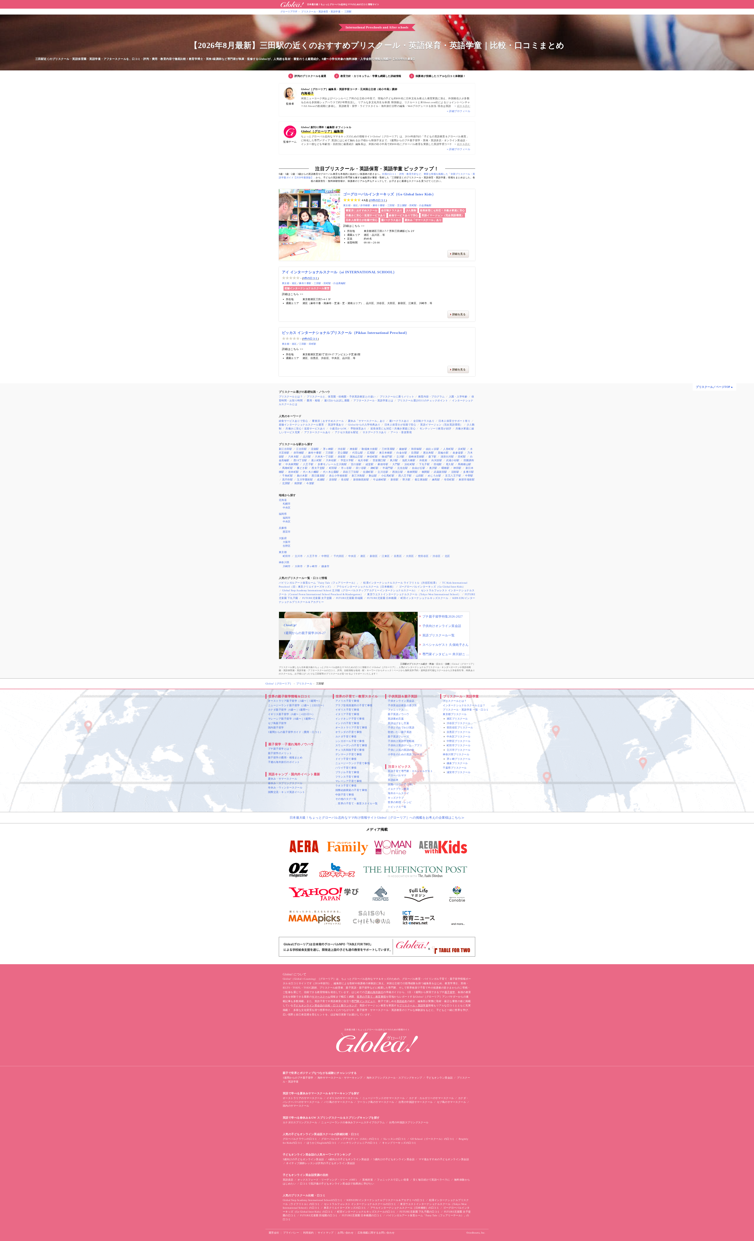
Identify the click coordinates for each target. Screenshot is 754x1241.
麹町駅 (374, 468)
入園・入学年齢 (458, 396)
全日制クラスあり (391, 210)
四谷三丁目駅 (351, 471)
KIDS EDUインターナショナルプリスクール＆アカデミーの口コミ (386, 1200)
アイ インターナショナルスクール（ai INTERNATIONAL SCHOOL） (339, 272)
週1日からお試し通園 (337, 400)
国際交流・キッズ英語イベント (286, 792)
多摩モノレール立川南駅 (332, 464)
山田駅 (420, 475)
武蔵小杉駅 (452, 460)
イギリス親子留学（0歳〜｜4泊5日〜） (291, 714)
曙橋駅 (445, 468)
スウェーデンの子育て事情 (351, 745)
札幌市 (287, 503)
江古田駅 (301, 448)
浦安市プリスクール (458, 772)
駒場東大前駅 (370, 448)
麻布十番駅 (379, 205)
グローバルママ (397, 775)
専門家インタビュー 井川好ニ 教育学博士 (445, 654)
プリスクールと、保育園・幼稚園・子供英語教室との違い (341, 396)
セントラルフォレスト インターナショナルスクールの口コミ (360, 1204)
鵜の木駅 (302, 475)
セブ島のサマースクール (451, 1102)
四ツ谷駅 (361, 468)
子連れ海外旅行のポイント (284, 762)
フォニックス (396, 709)
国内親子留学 (276, 727)
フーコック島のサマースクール (375, 1102)
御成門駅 (387, 456)
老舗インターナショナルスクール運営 (307, 288)
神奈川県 (284, 562)
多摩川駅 (468, 471)
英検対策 (367, 1179)
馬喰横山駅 (464, 464)
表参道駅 (458, 452)
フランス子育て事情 (347, 776)
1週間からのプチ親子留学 (298, 1077)
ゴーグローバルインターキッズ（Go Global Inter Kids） (389, 194)
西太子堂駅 (318, 468)
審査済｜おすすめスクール (362, 210)
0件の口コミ (310, 278)
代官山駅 (357, 452)
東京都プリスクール (455, 714)
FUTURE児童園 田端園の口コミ (319, 1215)
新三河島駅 (358, 475)
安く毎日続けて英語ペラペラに (431, 1179)
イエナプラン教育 (398, 788)
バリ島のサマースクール (338, 1102)
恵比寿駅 (428, 452)
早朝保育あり (358, 428)
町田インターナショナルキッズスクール (424, 598)
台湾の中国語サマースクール (415, 1102)
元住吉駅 (402, 468)
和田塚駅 (416, 448)
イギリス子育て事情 (347, 709)
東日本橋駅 (385, 452)
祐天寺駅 (363, 460)
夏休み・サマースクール (282, 778)
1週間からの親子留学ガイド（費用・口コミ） (295, 732)
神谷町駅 (372, 456)
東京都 (346, 205)
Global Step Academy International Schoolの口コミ (312, 1200)
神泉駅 (354, 448)
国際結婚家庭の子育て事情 (351, 790)
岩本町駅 (293, 471)
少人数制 (411, 210)
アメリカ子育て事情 (347, 700)
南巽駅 (298, 483)
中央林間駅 (292, 464)
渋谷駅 (342, 448)
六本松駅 (331, 460)
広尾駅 (371, 452)
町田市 (287, 556)
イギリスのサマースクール (342, 1098)
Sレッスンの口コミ (394, 1138)
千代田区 (339, 556)
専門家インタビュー (363, 1001)
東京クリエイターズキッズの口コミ (345, 1207)
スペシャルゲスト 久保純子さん (445, 644)
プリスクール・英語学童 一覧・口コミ (466, 709)
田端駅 (438, 464)
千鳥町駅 (287, 475)
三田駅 (348, 11)
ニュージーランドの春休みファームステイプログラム (353, 1122)
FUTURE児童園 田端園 (349, 598)
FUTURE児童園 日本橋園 (382, 598)
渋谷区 (436, 556)
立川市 (299, 556)
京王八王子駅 (453, 475)
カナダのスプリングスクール (300, 1122)
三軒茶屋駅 (388, 448)
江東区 (386, 556)
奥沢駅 (433, 468)
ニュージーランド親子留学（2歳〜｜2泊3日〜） (296, 705)
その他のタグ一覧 (346, 798)
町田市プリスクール (458, 745)
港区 (355, 205)
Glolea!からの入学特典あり (364, 424)
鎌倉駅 (403, 448)
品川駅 (307, 456)
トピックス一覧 (397, 806)
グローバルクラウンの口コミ (300, 1138)
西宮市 (287, 531)
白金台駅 (401, 452)
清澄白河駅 (447, 456)
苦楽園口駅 (379, 460)
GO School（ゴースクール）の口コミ (432, 1138)
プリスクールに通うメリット (397, 396)
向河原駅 (436, 460)
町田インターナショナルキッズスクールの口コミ (366, 1211)
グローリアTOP (288, 11)
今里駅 (310, 483)
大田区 (410, 556)
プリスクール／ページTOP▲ (714, 386)
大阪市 (287, 541)
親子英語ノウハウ (398, 714)
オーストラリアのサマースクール (302, 1098)
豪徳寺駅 (383, 464)
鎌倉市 (325, 566)
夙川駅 (394, 460)
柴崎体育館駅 (417, 456)
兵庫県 (283, 528)
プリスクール (304, 683)
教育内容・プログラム (431, 396)
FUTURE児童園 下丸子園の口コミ (420, 1211)
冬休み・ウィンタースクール (285, 787)
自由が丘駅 (418, 468)
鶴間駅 (426, 471)
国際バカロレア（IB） (401, 784)
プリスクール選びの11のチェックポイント (422, 400)
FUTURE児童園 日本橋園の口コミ (362, 1215)
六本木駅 (293, 456)
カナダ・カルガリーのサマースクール (431, 1098)
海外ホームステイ (398, 793)
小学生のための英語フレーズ (405, 754)
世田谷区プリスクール (460, 727)
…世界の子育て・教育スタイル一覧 (356, 803)
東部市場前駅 (467, 479)
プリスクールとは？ (291, 396)
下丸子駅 (424, 464)
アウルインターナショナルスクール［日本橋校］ (366, 586)
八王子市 (312, 556)
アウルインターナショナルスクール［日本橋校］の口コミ (404, 1207)
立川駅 (400, 456)
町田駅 (333, 468)
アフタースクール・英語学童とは (373, 400)
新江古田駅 (285, 448)
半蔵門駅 (387, 468)
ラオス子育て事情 (346, 785)
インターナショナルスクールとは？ (464, 705)
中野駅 (469, 475)
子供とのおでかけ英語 (401, 727)
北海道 (283, 499)
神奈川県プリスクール (456, 754)
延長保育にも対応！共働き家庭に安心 (442, 210)
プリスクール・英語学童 (413, 1005)
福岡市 (287, 517)
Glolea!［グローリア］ (279, 683)
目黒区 (398, 556)
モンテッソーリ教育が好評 (435, 428)
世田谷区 (423, 556)
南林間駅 (412, 471)
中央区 (287, 507)
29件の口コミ (378, 200)
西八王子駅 (405, 475)
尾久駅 (450, 464)
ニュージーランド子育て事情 (352, 763)
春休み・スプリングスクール (285, 783)
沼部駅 (455, 471)
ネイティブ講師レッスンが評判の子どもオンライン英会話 (320, 1163)
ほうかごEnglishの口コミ (322, 1142)
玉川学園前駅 (305, 479)
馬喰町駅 (287, 468)
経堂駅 (369, 464)
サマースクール (321, 996)
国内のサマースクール (296, 1105)
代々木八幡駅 (311, 471)
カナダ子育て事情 (346, 736)
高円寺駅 (287, 479)
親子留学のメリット (280, 753)
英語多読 (288, 1179)
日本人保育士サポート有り (454, 420)
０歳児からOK (337, 428)
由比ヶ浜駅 (432, 448)
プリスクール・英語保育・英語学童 (320, 11)
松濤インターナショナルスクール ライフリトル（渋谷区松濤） (400, 582)
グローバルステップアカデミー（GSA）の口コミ (350, 1138)
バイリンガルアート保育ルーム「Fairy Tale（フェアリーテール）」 (319, 582)
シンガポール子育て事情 (349, 741)
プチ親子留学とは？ (280, 748)
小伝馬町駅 (387, 475)
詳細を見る (459, 253)
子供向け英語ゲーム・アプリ (405, 745)
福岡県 (283, 513)
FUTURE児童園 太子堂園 (317, 598)
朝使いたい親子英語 (400, 732)
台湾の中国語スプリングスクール (409, 1122)
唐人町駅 (316, 460)
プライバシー (291, 1232)
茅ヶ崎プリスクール (458, 758)
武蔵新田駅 (440, 471)
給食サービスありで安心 (403, 215)
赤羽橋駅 (365, 205)
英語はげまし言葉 (398, 723)
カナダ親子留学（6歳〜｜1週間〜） (289, 709)
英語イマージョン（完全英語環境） (443, 215)
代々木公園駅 (331, 471)
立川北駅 (383, 471)
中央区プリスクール (458, 736)
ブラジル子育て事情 (347, 772)
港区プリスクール (457, 718)
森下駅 (432, 456)
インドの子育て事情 (347, 723)
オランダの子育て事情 (348, 732)
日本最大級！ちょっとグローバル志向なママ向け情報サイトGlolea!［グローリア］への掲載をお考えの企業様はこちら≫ (377, 817)
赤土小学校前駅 (338, 475)
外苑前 (423, 460)
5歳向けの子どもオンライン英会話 (394, 1159)
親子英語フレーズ (398, 736)
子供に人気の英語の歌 (401, 749)
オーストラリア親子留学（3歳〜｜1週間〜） (294, 700)
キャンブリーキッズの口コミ (399, 1142)
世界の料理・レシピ (400, 802)
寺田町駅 (449, 479)
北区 (447, 556)
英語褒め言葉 (396, 718)
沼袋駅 (315, 448)
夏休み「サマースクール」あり (423, 220)
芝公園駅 (402, 205)
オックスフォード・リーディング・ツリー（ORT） (327, 1179)
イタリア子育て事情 (347, 714)
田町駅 (413, 205)
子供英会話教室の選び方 (402, 705)
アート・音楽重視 (401, 432)
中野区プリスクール (458, 741)
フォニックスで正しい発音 (393, 1179)
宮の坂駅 (356, 464)
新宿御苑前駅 (361, 479)
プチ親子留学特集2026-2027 (442, 616)
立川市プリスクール (458, 749)
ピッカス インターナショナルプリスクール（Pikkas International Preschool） (345, 333)
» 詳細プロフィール (458, 111)
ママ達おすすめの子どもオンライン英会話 (444, 1159)
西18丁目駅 (300, 460)
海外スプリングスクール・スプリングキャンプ (394, 1077)
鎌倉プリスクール (457, 763)
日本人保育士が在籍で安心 (362, 220)
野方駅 (406, 479)
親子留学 (450, 992)
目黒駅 (415, 452)
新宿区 (374, 556)
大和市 (299, 566)
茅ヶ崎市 (312, 566)
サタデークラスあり (374, 432)
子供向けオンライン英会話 (441, 626)
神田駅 (457, 468)
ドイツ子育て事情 (346, 758)
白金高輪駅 (425, 205)
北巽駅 (286, 483)
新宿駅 (394, 479)
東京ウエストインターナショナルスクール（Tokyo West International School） (414, 594)
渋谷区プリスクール (458, 723)
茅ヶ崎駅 (328, 448)
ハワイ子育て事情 (346, 767)
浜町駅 (462, 448)
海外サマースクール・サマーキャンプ (340, 1077)
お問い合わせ (345, 1232)
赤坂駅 (342, 456)
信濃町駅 (368, 471)
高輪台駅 (443, 452)
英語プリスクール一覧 (438, 635)
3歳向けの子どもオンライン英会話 (303, 1159)
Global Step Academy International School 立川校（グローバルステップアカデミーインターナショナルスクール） (349, 590)
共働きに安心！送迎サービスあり (365, 215)
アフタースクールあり (317, 432)
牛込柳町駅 (379, 479)
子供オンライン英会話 (401, 700)
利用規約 (308, 1232)
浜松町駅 (409, 464)
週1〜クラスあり (391, 220)
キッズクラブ (396, 797)
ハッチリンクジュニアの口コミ (359, 1142)
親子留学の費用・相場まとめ (285, 757)
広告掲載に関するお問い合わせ (376, 1232)
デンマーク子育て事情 (348, 754)
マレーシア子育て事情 (348, 781)
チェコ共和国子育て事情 (349, 749)
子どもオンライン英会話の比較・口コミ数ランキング (325, 1005)
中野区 (325, 556)
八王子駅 (308, 464)
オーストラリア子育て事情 (351, 727)
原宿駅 (333, 479)
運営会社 (274, 1232)
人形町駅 (448, 448)
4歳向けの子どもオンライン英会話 (348, 1159)
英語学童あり (336, 424)
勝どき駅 (302, 468)
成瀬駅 (321, 479)
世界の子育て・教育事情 (371, 996)
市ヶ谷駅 (346, 468)
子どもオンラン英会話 (439, 1077)
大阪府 (283, 538)
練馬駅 (436, 479)
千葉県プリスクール (455, 767)
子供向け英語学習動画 (401, 741)
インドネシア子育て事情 (349, 718)
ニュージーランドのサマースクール (383, 1098)
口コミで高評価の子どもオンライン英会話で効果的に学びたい (337, 1183)
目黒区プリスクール (458, 732)
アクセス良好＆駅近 (347, 432)
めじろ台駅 (434, 475)
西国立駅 (397, 471)
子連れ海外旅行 (374, 992)
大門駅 (396, 464)
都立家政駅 (421, 479)
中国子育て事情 (344, 794)
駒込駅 (373, 475)
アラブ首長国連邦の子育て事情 (353, 705)
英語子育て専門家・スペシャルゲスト (410, 771)
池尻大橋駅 (408, 460)
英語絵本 (393, 779)
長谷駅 (345, 479)
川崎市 (287, 566)
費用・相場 (313, 400)
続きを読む (463, 106)
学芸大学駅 (347, 460)
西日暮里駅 (318, 475)
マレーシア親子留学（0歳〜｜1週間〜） (292, 718)
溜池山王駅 (356, 456)
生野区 (287, 545)
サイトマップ (326, 1232)
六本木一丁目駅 (324, 456)
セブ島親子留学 (277, 723)
